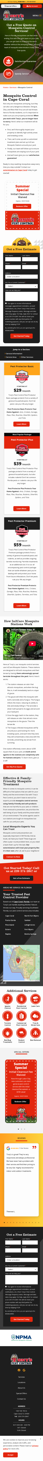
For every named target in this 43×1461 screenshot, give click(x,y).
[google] (24, 1370)
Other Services (27, 357)
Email (24, 263)
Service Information (14, 354)
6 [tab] (20, 1223)
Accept (10, 1455)
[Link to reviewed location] (21, 1148)
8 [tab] (26, 1223)
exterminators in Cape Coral (15, 170)
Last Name (26, 255)
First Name (9, 255)
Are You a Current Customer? (15, 282)
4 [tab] (14, 1223)
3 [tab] (25, 1129)
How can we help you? (12, 290)
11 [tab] (36, 1223)
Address (8, 273)
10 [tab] (32, 1223)
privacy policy (9, 330)
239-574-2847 (23, 871)
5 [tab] (17, 1223)
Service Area (11, 357)
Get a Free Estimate (21, 878)
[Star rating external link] (21, 1)
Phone (7, 263)
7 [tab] (23, 1223)
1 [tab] (18, 1129)
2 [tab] (21, 1129)
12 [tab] (39, 1223)
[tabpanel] (21, 1091)
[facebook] (19, 1370)
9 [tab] (29, 1223)
